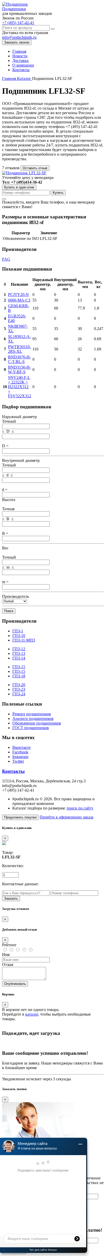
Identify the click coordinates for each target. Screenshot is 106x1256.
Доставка (20, 60)
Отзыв (7, 964)
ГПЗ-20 (18, 685)
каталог (31, 1014)
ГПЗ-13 (18, 653)
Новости (20, 56)
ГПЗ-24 (18, 694)
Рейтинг (9, 945)
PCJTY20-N (18, 294)
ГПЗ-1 (17, 631)
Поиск (8, 611)
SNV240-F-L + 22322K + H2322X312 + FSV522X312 (19, 386)
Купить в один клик (19, 187)
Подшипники (14, 9)
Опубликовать (15, 984)
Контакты (21, 70)
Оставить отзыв (35, 168)
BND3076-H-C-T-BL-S (19, 359)
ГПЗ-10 (18, 635)
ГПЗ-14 (18, 658)
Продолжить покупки (20, 817)
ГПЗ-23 (18, 689)
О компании (23, 65)
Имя (6, 954)
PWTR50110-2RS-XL (19, 349)
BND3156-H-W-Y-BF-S (19, 369)
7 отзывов (11, 168)
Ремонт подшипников (31, 714)
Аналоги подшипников (33, 718)
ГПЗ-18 (18, 676)
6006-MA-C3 (19, 300)
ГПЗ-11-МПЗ (23, 640)
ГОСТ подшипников (30, 728)
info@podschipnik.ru (19, 37)
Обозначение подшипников (36, 723)
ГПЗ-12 (18, 649)
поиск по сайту (80, 808)
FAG (6, 259)
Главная (19, 51)
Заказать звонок (16, 42)
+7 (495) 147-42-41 (18, 22)
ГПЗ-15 (18, 667)
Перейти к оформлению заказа (66, 817)
